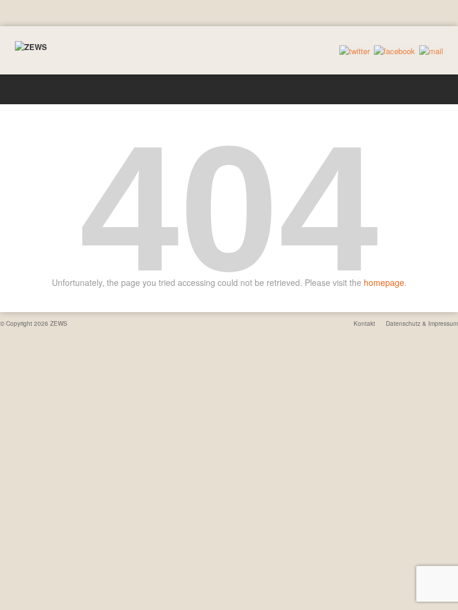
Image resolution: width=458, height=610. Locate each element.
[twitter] (354, 51)
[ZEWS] (31, 47)
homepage (384, 282)
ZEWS (58, 323)
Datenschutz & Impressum (422, 323)
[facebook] (394, 51)
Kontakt (364, 323)
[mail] (431, 51)
